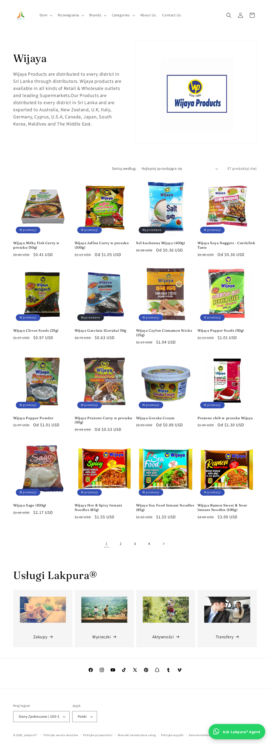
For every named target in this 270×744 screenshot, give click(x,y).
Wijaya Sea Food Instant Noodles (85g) (165, 507)
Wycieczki (101, 637)
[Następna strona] (163, 543)
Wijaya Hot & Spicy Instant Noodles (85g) (98, 507)
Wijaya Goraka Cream (155, 418)
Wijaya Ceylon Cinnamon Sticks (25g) (164, 332)
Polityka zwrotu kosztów (61, 735)
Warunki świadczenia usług (137, 735)
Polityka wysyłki (172, 735)
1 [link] (106, 543)
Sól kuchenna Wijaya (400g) (160, 243)
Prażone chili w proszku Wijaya (225, 418)
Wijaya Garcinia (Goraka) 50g (100, 330)
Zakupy (40, 637)
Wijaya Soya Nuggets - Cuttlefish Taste (226, 245)
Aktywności (163, 637)
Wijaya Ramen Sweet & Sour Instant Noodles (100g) (222, 507)
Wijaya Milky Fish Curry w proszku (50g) (36, 245)
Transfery (224, 637)
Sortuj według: (124, 168)
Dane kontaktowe (201, 735)
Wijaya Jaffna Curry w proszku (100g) (102, 245)
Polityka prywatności (98, 735)
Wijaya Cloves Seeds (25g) (36, 330)
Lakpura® (30, 735)
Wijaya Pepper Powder (33, 418)
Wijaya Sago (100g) (29, 505)
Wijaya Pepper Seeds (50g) (220, 330)
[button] (45, 15)
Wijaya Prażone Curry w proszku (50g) (103, 420)
